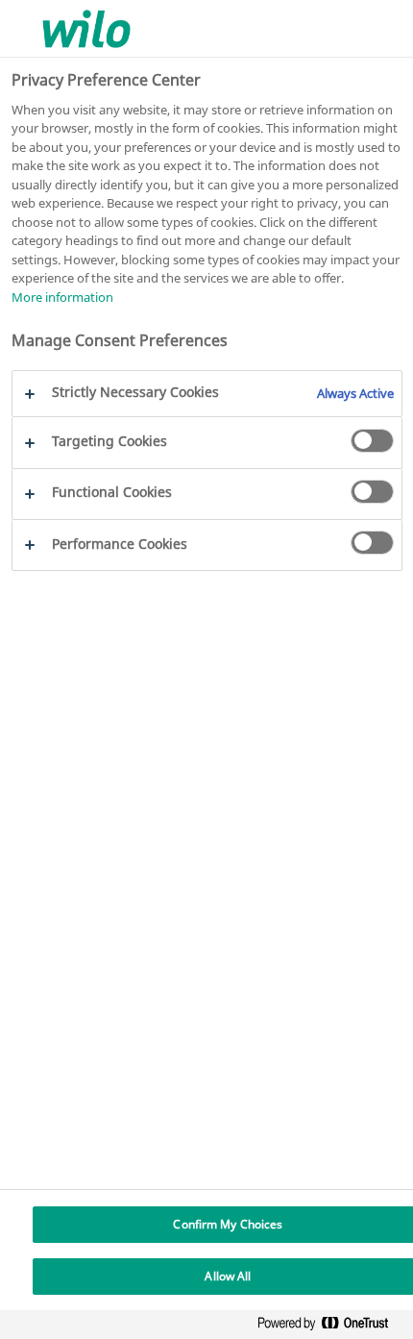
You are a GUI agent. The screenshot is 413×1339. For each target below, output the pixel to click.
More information (62, 297)
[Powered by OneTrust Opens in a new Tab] (330, 1327)
